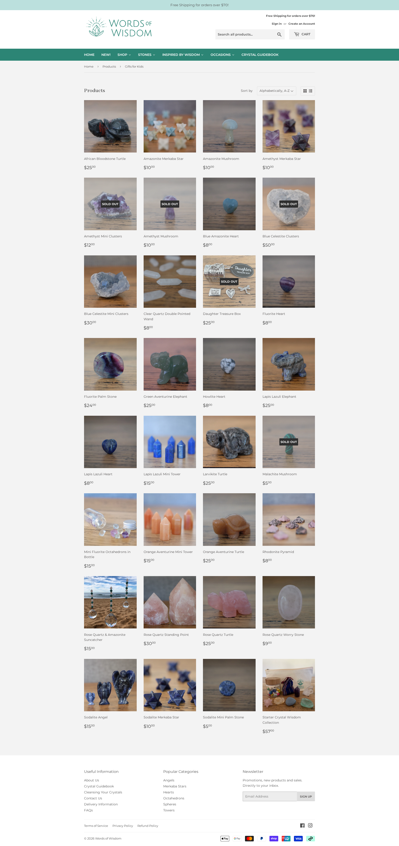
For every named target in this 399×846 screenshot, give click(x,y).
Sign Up (306, 796)
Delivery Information (101, 804)
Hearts (168, 792)
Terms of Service (96, 826)
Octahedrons (173, 798)
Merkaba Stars (174, 786)
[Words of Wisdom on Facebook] (302, 826)
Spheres (169, 804)
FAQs (88, 810)
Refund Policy (147, 826)
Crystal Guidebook (99, 786)
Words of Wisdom (108, 838)
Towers (169, 810)
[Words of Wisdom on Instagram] (310, 826)
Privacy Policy (122, 826)
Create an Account (301, 23)
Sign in (277, 23)
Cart (305, 34)
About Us (91, 780)
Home (89, 66)
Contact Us (93, 798)
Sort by (247, 91)
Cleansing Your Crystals (103, 792)
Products (109, 66)
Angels (168, 780)
